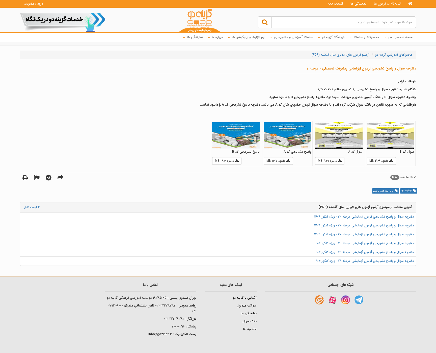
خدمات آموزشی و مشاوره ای (293, 37)
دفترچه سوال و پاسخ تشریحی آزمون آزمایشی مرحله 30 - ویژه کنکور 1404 (364, 216)
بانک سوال (249, 321)
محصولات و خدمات (366, 37)
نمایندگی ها (358, 3)
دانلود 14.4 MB (225, 160)
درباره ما (217, 37)
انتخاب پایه (335, 3)
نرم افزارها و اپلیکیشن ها (248, 37)
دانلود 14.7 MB (276, 160)
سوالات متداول (247, 305)
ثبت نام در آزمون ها (387, 3)
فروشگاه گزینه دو (333, 37)
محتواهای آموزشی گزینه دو (393, 54)
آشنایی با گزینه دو (245, 297)
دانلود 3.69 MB (379, 160)
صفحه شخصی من (401, 37)
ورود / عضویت (33, 3)
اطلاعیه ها (250, 329)
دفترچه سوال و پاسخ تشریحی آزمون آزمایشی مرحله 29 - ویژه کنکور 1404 (364, 243)
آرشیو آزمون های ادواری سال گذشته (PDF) (340, 54)
